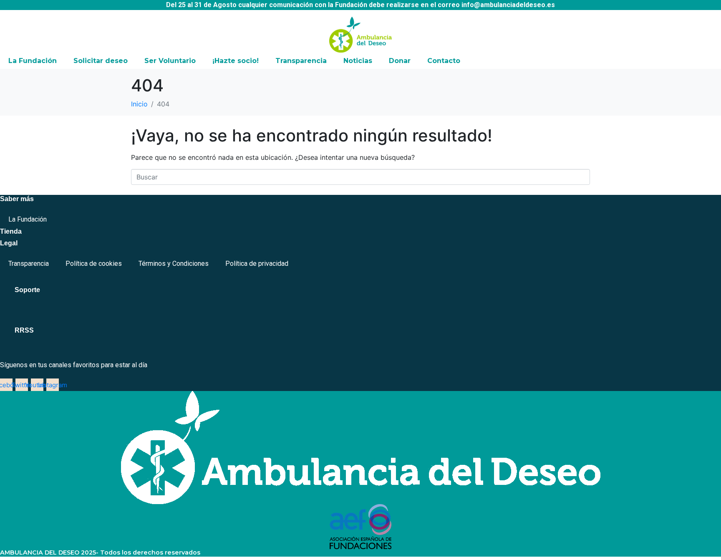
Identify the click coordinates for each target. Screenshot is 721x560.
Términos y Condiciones (174, 263)
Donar (400, 61)
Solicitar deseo (100, 61)
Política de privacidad (256, 263)
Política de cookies (94, 263)
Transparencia (301, 61)
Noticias (357, 61)
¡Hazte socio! (235, 61)
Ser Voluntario (170, 61)
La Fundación (32, 61)
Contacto (443, 61)
